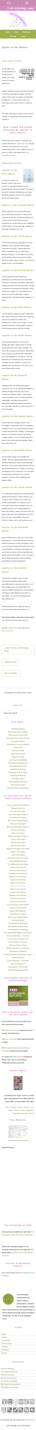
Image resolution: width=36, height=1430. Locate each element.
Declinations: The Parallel (18, 967)
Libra (16, 1110)
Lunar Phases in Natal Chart (18, 939)
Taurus (13, 1107)
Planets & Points (18, 757)
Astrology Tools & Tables (18, 772)
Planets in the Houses (18, 867)
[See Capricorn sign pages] (20, 1414)
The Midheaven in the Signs (18, 864)
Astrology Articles (18, 741)
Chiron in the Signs (18, 852)
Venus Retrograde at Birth (18, 970)
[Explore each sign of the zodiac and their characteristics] (18, 1090)
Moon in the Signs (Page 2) (18, 821)
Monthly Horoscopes (9, 1378)
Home (4, 1334)
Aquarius (24, 1113)
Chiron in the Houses (18, 901)
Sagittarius (30, 1110)
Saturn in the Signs (18, 842)
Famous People (18, 750)
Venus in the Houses (18, 880)
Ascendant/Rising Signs (18, 861)
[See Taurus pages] (9, 1406)
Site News (5, 1350)
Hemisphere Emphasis (18, 951)
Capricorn (16, 1113)
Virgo (10, 1110)
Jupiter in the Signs (15, 61)
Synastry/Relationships (18, 766)
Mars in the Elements (18, 911)
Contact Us (6, 1340)
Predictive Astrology (18, 769)
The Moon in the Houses (18, 873)
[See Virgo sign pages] (31, 1406)
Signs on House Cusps (18, 945)
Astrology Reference (18, 775)
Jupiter (4, 61)
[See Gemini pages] (15, 1406)
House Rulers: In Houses (18, 942)
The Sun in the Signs (18, 811)
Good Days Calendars (9, 1381)
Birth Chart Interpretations (18, 732)
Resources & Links (18, 785)
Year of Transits (11, 1039)
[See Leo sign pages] (26, 1406)
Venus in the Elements (18, 908)
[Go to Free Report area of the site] (18, 1137)
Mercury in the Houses (18, 877)
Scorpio (22, 1110)
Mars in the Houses (18, 883)
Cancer (26, 1107)
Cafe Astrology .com (18, 19)
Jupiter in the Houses (18, 886)
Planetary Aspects (18, 808)
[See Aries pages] (4, 1406)
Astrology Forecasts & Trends (18, 738)
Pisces (31, 1113)
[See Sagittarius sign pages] (15, 1414)
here (28, 609)
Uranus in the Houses (18, 892)
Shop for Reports (7, 1368)
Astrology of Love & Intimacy (18, 744)
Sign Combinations (18, 964)
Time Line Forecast (12, 1030)
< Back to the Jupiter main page (16, 649)
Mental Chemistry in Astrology (18, 948)
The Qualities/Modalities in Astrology (18, 933)
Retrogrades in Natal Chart (18, 926)
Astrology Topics (18, 778)
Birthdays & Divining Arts (18, 763)
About (4, 1337)
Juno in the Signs (18, 855)
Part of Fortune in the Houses (18, 905)
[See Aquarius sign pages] (26, 1414)
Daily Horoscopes (7, 1375)
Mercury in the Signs (18, 824)
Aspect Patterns (18, 957)
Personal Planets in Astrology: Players (18, 954)
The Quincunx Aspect (18, 914)
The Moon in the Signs (18, 817)
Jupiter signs (10, 662)
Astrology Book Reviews (18, 782)
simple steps (20, 143)
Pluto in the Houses (18, 898)
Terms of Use (7, 1343)
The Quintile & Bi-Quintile (18, 923)
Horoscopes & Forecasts (18, 735)
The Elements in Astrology (18, 929)
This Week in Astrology (9, 1387)
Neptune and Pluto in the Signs (18, 849)
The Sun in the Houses (18, 870)
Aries (8, 1107)
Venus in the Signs (18, 830)
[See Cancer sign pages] (21, 1406)
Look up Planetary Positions (18, 805)
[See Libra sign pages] (3, 1414)
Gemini (20, 1107)
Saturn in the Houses (18, 889)
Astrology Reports (18, 729)
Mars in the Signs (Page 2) (18, 836)
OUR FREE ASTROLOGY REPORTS (18, 1140)
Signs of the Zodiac (18, 754)
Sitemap (5, 1347)
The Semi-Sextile (18, 920)
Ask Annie (18, 747)
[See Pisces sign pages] (32, 1414)
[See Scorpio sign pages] (9, 1414)
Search (4, 1353)
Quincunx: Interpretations (18, 917)
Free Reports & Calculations (18, 788)
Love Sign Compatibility (18, 760)
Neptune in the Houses (18, 895)
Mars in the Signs (18, 833)
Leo (31, 1107)
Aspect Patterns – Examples (18, 961)
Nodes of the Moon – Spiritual (18, 936)
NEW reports (17, 1057)
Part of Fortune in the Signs (18, 858)
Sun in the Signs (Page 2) (18, 814)
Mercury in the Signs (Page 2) (18, 827)
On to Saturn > (11, 673)
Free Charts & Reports (9, 1372)
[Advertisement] (18, 1188)
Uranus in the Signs (18, 845)
